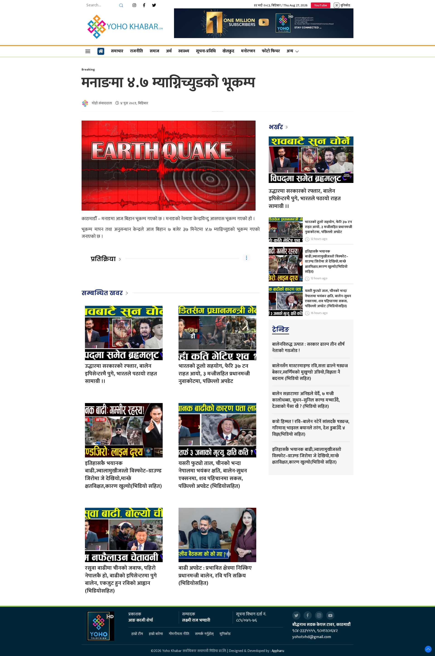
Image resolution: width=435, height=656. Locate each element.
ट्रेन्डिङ (280, 330)
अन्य (290, 51)
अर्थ (169, 51)
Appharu (278, 651)
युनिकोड (345, 5)
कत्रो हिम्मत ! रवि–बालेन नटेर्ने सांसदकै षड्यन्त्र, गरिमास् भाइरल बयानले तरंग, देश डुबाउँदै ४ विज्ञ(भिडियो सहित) (310, 428)
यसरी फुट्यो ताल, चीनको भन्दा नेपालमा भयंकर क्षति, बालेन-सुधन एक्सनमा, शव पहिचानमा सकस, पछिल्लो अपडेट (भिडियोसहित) (213, 475)
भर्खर (276, 127)
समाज (154, 51)
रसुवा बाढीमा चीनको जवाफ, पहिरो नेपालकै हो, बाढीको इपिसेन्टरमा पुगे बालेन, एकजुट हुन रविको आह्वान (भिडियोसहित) (121, 579)
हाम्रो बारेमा (156, 634)
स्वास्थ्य (183, 51)
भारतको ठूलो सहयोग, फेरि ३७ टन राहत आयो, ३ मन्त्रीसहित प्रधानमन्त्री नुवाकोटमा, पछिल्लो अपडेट (214, 374)
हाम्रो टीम (137, 634)
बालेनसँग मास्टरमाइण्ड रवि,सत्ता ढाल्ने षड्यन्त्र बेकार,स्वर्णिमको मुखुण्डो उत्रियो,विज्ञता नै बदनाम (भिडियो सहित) (310, 372)
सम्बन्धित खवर (102, 293)
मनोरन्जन (248, 51)
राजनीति (136, 51)
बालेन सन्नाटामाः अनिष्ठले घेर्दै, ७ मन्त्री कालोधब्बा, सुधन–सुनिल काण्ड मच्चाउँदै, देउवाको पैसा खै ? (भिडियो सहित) (306, 400)
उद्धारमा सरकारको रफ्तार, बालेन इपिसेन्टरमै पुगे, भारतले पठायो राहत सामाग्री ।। (121, 374)
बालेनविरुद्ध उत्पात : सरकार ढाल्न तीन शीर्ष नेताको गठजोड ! (308, 347)
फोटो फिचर (271, 51)
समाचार (117, 51)
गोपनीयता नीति (179, 634)
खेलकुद (228, 51)
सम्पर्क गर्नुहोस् (204, 634)
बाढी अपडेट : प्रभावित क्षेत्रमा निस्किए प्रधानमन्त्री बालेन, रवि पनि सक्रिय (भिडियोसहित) (215, 576)
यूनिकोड (225, 634)
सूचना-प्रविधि (206, 51)
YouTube (320, 5)
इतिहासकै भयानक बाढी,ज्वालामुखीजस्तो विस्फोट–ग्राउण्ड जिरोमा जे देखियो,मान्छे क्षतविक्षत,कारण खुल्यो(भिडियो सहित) (123, 475)
